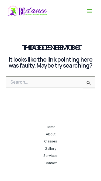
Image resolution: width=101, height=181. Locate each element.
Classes (50, 141)
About (50, 134)
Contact (50, 163)
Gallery (50, 149)
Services (50, 156)
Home (50, 127)
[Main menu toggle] (89, 11)
